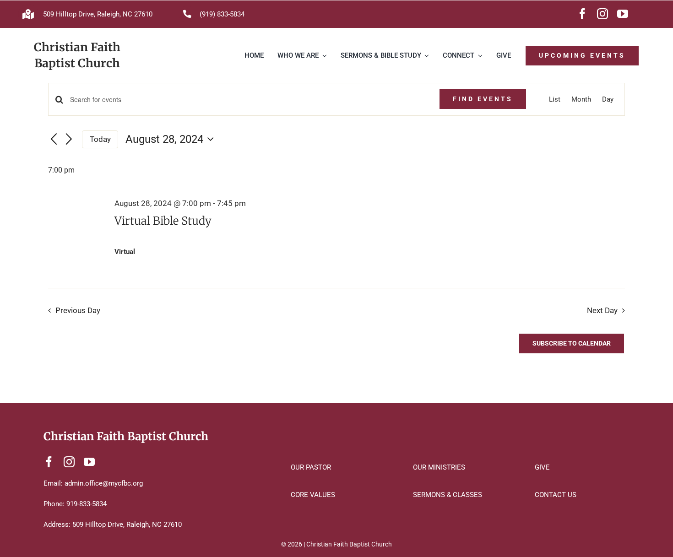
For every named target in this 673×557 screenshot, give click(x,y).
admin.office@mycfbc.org (104, 483)
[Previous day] (53, 139)
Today (100, 139)
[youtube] (622, 13)
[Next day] (69, 139)
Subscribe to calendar (571, 343)
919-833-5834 (86, 504)
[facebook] (582, 13)
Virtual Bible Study (163, 221)
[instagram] (602, 13)
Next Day (602, 310)
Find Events (483, 99)
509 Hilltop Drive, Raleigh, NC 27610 (97, 14)
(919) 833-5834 (222, 14)
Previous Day (77, 310)
